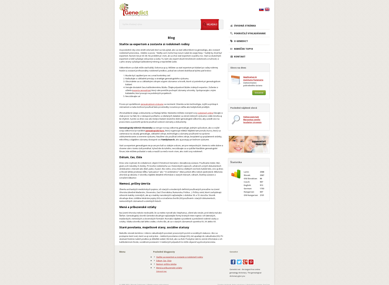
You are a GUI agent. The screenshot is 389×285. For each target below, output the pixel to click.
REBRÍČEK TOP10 (243, 48)
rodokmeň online (205, 113)
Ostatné (259, 92)
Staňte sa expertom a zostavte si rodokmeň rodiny (179, 257)
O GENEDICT (241, 41)
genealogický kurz (154, 130)
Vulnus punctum (251, 117)
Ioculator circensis (252, 122)
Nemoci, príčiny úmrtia (166, 264)
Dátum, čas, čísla (163, 260)
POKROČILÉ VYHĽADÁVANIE (250, 33)
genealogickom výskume (152, 104)
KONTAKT (239, 56)
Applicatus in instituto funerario (253, 78)
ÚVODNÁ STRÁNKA (245, 25)
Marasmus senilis (251, 119)
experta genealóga (141, 90)
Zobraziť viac (161, 271)
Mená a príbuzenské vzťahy (169, 267)
